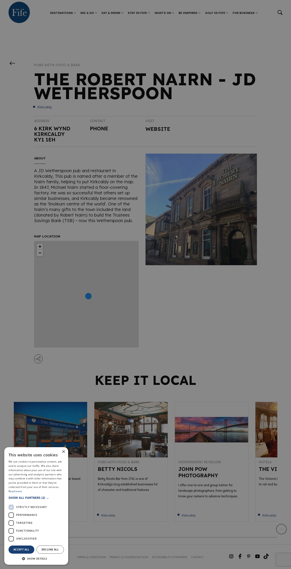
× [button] (63, 451)
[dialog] (145, 284)
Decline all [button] (50, 549)
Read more (15, 491)
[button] (36, 498)
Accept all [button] (21, 549)
